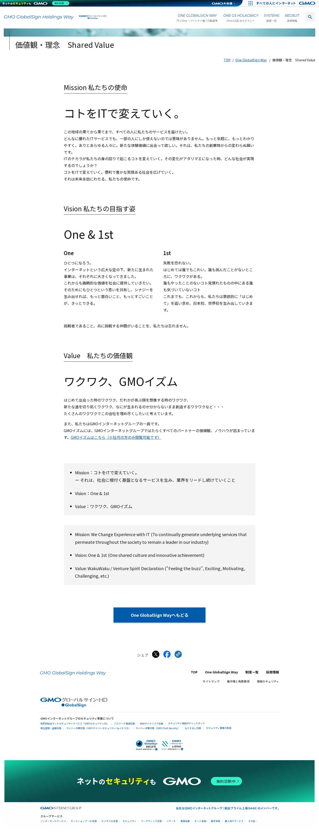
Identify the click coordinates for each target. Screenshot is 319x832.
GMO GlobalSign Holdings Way (38, 17)
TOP (227, 60)
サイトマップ (211, 681)
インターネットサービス (53, 821)
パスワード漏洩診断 (124, 723)
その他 (251, 821)
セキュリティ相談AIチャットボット (186, 723)
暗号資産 (215, 821)
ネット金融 (200, 821)
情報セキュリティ (268, 681)
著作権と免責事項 (238, 681)
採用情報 (272, 672)
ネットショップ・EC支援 (84, 821)
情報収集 (185, 821)
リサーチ (171, 821)
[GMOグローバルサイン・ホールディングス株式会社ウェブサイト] (73, 705)
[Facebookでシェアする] (167, 655)
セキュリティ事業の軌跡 (218, 728)
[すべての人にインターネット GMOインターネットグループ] (286, 3)
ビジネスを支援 (110, 821)
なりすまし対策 (193, 728)
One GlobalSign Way (251, 60)
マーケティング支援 (151, 821)
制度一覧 (252, 672)
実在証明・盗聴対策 (50, 728)
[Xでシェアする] (156, 655)
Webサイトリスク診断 (151, 723)
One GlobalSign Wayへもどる (159, 615)
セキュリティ (129, 821)
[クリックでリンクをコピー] (178, 655)
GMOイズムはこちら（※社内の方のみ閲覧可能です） (116, 437)
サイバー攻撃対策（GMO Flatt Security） (158, 728)
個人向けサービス (234, 821)
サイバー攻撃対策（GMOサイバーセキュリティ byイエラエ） (98, 728)
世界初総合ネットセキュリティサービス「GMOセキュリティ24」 (74, 723)
